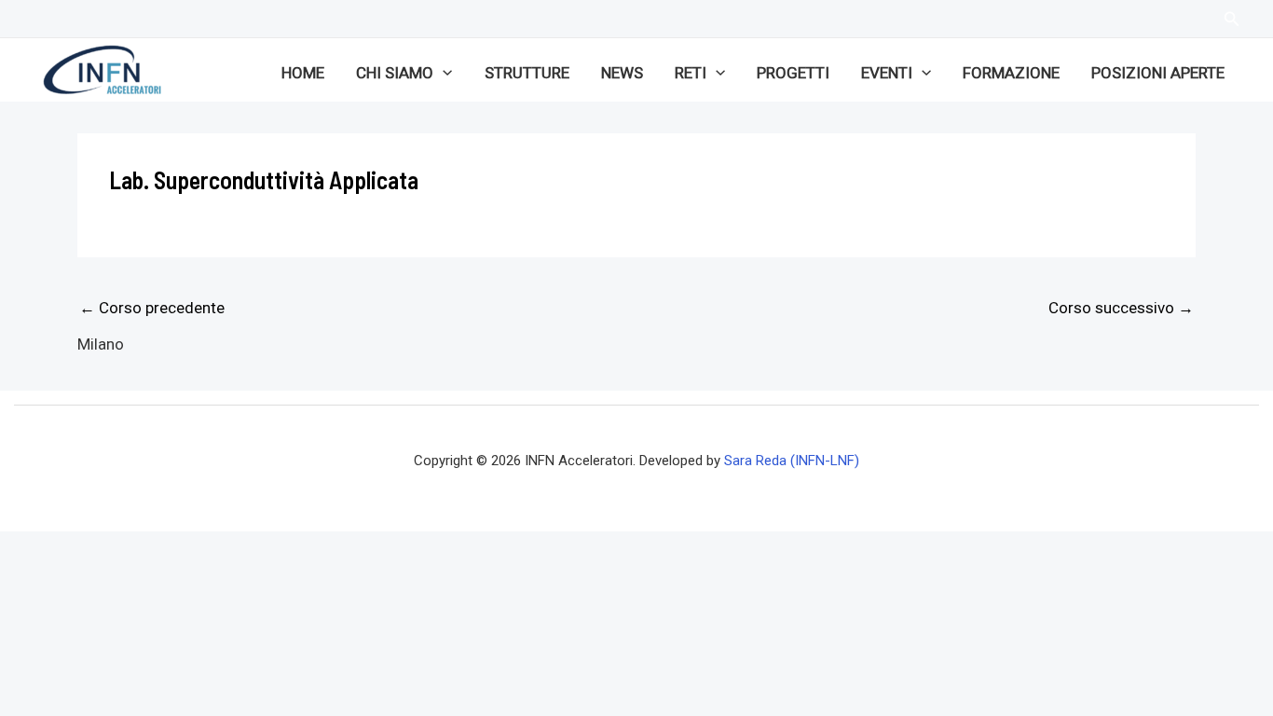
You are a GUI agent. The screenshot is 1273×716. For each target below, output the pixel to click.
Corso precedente (152, 307)
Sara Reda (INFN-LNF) (791, 460)
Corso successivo (1121, 307)
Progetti (793, 72)
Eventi (886, 72)
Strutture (527, 72)
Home (302, 72)
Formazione (1011, 72)
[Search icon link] (1232, 21)
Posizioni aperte (1158, 72)
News (622, 72)
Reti (690, 72)
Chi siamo (394, 72)
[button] (442, 72)
